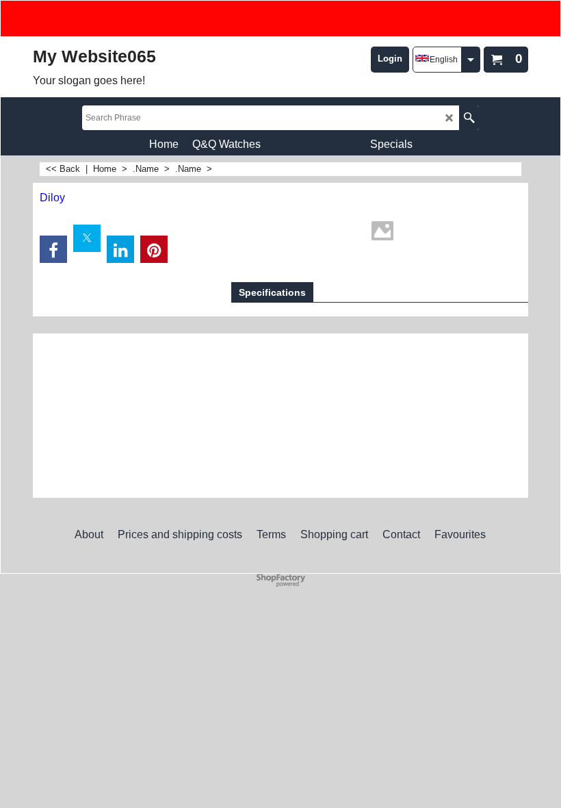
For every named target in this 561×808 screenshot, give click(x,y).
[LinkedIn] (120, 249)
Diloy (52, 197)
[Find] (469, 117)
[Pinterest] (154, 249)
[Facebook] (53, 249)
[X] (87, 238)
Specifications (272, 292)
